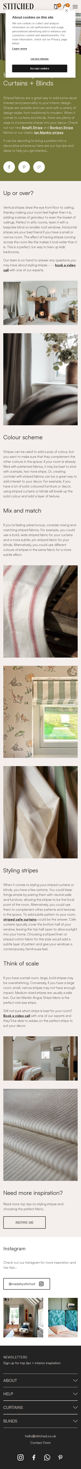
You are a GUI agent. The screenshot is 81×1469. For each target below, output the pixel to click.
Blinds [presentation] (10, 1420)
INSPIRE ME (24, 1222)
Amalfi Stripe (32, 127)
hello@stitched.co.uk (40, 1436)
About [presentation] (10, 1380)
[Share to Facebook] (9, 167)
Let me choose (40, 58)
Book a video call (16, 1016)
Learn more (19, 48)
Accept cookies (39, 68)
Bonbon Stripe (61, 127)
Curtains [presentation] (13, 1407)
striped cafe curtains (20, 919)
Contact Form (40, 1443)
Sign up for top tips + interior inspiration (32, 1363)
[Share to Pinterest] (24, 167)
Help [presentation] (8, 1393)
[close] (66, 10)
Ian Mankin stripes (48, 132)
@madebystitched (22, 1284)
